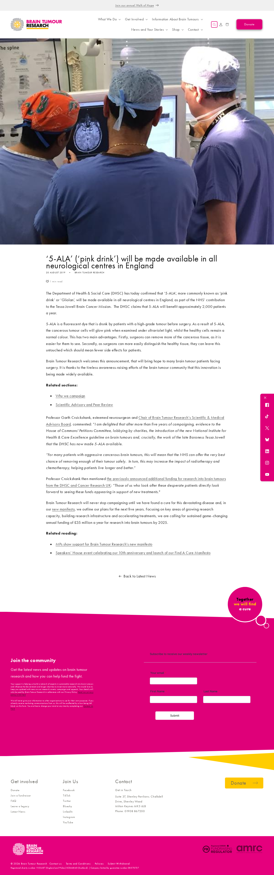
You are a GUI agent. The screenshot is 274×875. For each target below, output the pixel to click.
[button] (108, 19)
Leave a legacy (20, 806)
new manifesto (63, 509)
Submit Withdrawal (119, 863)
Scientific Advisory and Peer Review (84, 404)
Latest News (18, 811)
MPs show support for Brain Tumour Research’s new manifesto (104, 544)
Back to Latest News (140, 576)
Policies (99, 863)
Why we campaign (70, 395)
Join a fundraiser (21, 795)
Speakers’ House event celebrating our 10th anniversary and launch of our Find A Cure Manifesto (133, 552)
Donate (15, 790)
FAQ (13, 800)
